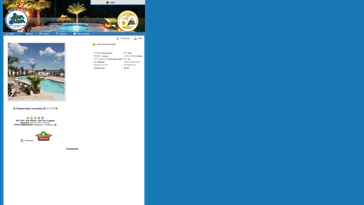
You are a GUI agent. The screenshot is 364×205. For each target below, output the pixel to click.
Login (112, 2)
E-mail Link (125, 38)
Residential (101, 62)
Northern (139, 56)
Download (29, 141)
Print (140, 38)
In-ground (105, 56)
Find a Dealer (83, 34)
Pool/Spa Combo (99, 68)
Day (129, 59)
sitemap (142, 150)
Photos (29, 34)
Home (11, 34)
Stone (130, 53)
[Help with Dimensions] (55, 125)
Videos (46, 34)
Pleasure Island (107, 53)
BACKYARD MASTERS (106, 44)
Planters (126, 68)
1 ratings (51, 120)
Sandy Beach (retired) (115, 59)
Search (63, 34)
